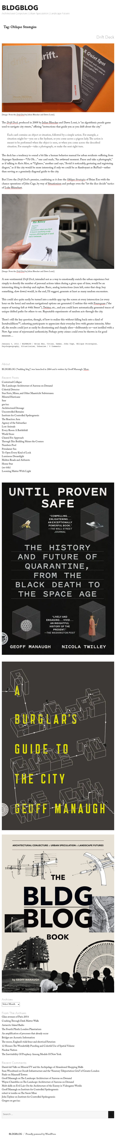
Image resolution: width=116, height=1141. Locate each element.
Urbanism (41, 346)
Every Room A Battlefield (15, 431)
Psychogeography (10, 346)
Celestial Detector (11, 390)
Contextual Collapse (12, 382)
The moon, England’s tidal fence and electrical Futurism (28, 1042)
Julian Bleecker (50, 123)
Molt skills (7, 1086)
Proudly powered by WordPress (41, 1134)
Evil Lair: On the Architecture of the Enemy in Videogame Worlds (49, 1086)
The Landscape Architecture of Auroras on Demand (27, 386)
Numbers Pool (9, 445)
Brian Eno (39, 344)
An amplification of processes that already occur (25, 1034)
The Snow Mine (29, 1093)
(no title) (6, 468)
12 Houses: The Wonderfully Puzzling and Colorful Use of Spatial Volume (38, 1046)
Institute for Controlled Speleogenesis (20, 416)
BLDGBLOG (20, 8)
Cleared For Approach (13, 438)
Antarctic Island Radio (13, 1025)
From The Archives (14, 1013)
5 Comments (55, 346)
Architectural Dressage (13, 408)
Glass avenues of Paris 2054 (15, 1017)
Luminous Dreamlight (13, 457)
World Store (8, 434)
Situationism (54, 184)
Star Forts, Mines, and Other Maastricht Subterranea (27, 393)
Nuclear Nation (9, 1050)
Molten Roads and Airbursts (16, 460)
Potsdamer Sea (9, 449)
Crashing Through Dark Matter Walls (20, 1021)
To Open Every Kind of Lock (16, 453)
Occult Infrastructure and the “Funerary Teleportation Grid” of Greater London (60, 1071)
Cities (50, 344)
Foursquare (100, 304)
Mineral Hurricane (11, 397)
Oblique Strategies (86, 344)
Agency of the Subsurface (14, 423)
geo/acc (5, 405)
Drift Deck (105, 37)
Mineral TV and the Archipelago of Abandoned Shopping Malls (52, 1067)
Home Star (7, 464)
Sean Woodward (10, 1071)
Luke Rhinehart (13, 188)
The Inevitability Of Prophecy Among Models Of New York (31, 1054)
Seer (4, 401)
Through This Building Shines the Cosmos (23, 442)
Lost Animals (8, 427)
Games (59, 344)
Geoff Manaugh (9, 1079)
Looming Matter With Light (16, 471)
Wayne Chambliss (11, 1082)
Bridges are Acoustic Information (18, 1038)
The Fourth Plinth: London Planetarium (21, 1029)
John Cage (69, 344)
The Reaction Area (11, 419)
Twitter (47, 308)
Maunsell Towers (19, 1075)
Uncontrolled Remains (13, 412)
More (86, 370)
